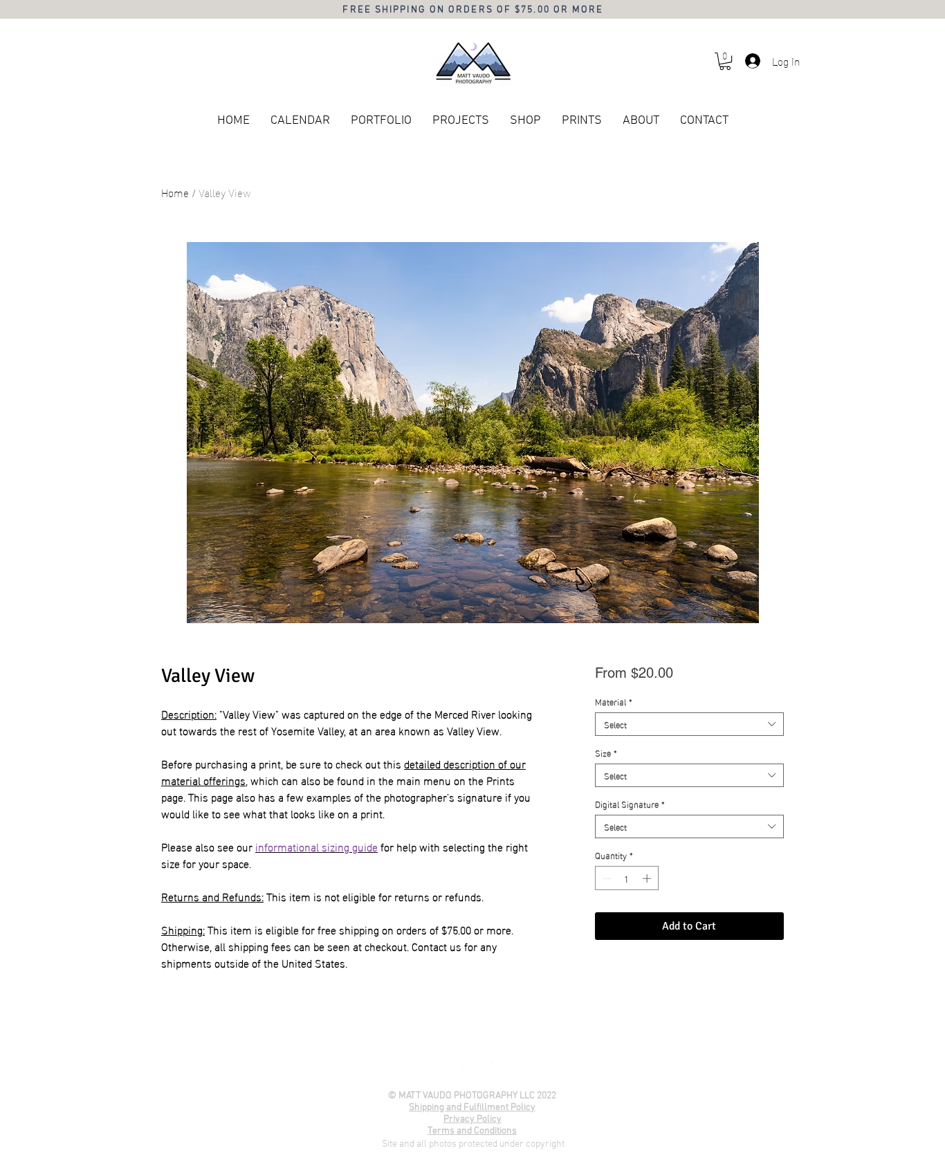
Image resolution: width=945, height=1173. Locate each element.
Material (613, 701)
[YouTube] (472, 1071)
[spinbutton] (626, 878)
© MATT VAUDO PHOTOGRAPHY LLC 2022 (472, 1096)
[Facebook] (443, 1071)
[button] (725, 61)
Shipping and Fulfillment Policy (472, 1108)
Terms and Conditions (472, 1131)
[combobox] (689, 724)
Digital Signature (630, 803)
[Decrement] (605, 878)
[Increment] (648, 878)
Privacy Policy (472, 1119)
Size (606, 752)
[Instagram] (501, 1071)
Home (175, 192)
